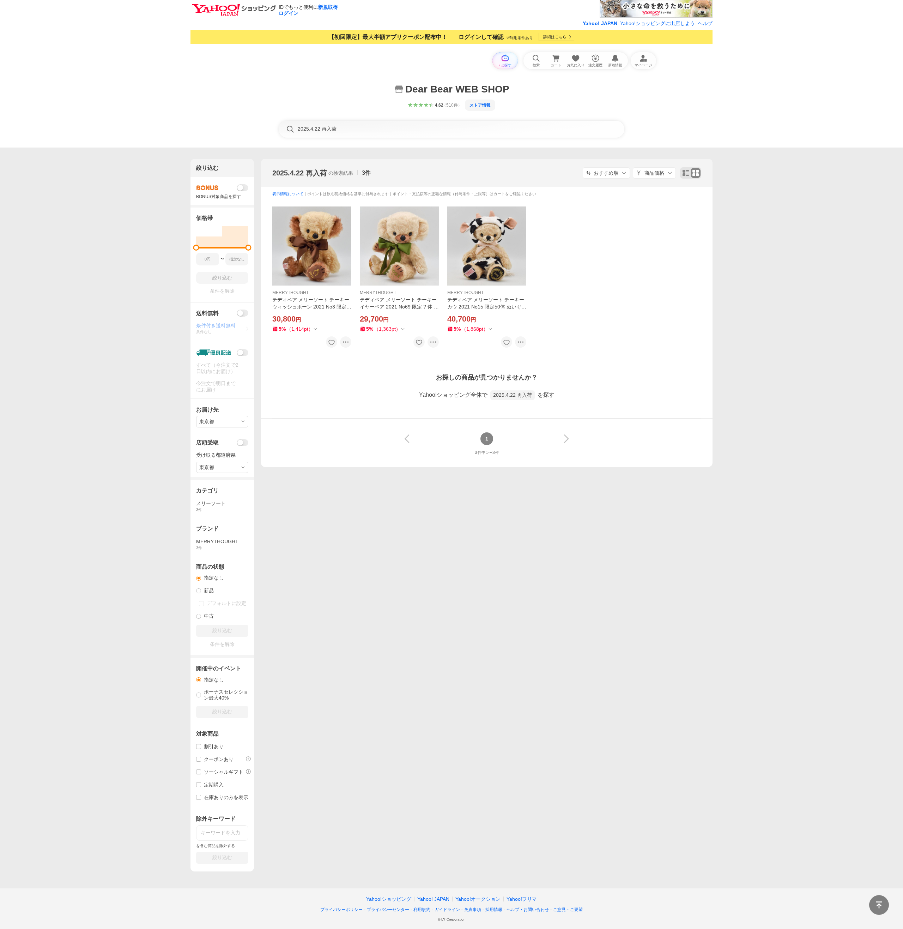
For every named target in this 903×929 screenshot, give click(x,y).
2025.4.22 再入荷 (299, 173)
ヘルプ (705, 23)
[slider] (196, 248)
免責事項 (472, 909)
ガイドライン (447, 909)
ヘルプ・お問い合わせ (528, 909)
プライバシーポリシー (341, 909)
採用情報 (493, 909)
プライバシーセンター (388, 909)
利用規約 (421, 909)
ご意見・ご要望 (568, 909)
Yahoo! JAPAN (600, 23)
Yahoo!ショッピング (388, 899)
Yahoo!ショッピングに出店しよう (657, 23)
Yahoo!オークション (478, 899)
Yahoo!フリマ (522, 899)
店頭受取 (207, 442)
